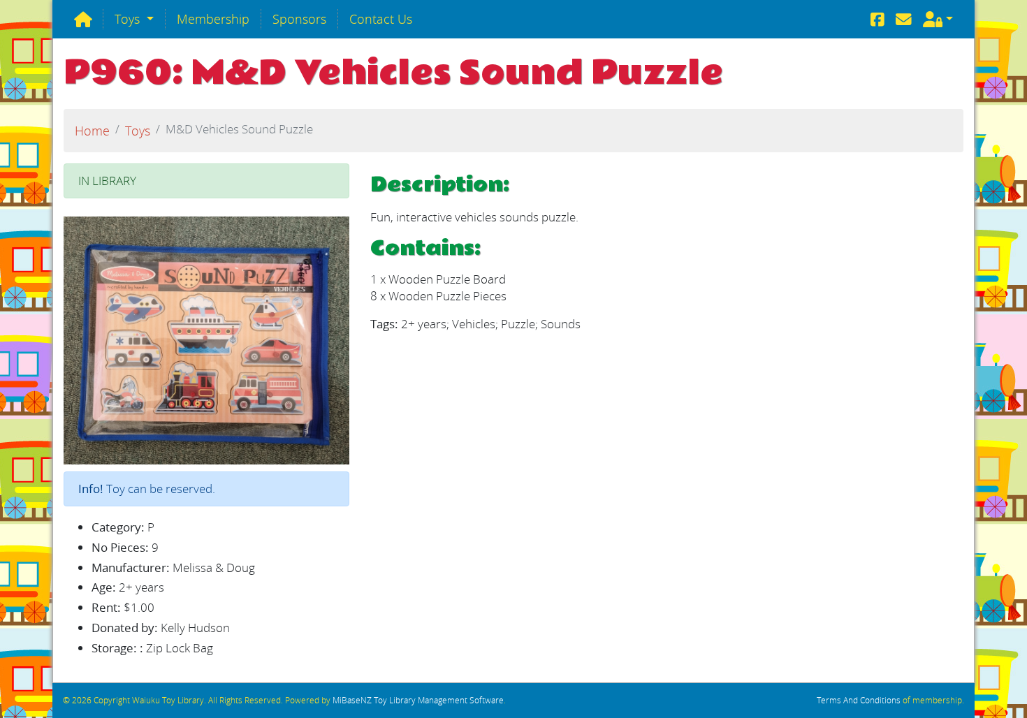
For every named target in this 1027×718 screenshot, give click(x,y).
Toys (129, 18)
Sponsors (299, 18)
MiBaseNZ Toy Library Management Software (418, 699)
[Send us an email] (903, 19)
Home (92, 130)
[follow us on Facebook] (877, 19)
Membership (213, 18)
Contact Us (380, 18)
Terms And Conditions (859, 699)
